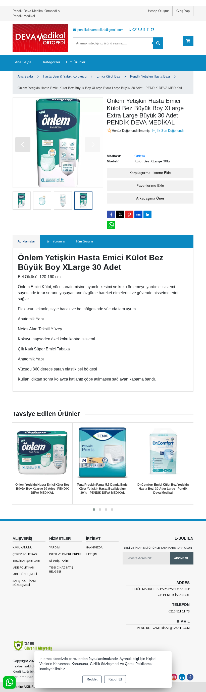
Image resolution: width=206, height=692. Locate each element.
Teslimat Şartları (26, 560)
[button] (22, 144)
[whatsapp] (111, 225)
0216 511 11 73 (179, 611)
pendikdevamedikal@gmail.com (163, 628)
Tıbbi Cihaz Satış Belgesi (61, 569)
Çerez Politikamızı (139, 664)
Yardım (54, 547)
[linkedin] (147, 214)
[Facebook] (190, 677)
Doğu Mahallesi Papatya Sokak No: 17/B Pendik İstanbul (161, 592)
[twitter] (120, 214)
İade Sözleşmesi (25, 574)
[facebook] (111, 214)
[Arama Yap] (158, 43)
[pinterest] (129, 214)
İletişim (91, 554)
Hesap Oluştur (158, 11)
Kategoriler (51, 62)
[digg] (138, 214)
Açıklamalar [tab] (26, 241)
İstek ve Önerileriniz (65, 554)
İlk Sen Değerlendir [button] (170, 131)
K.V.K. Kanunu (22, 547)
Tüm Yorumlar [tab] (55, 241)
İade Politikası (23, 567)
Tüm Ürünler (75, 62)
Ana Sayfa (23, 62)
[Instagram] (174, 677)
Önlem (139, 156)
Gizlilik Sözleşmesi (104, 664)
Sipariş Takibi (59, 560)
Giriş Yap (183, 11)
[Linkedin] (182, 677)
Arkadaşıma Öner (150, 198)
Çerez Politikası (25, 554)
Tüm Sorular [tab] (84, 241)
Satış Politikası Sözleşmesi (24, 583)
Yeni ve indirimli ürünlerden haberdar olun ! (158, 547)
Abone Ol (181, 558)
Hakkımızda (94, 547)
